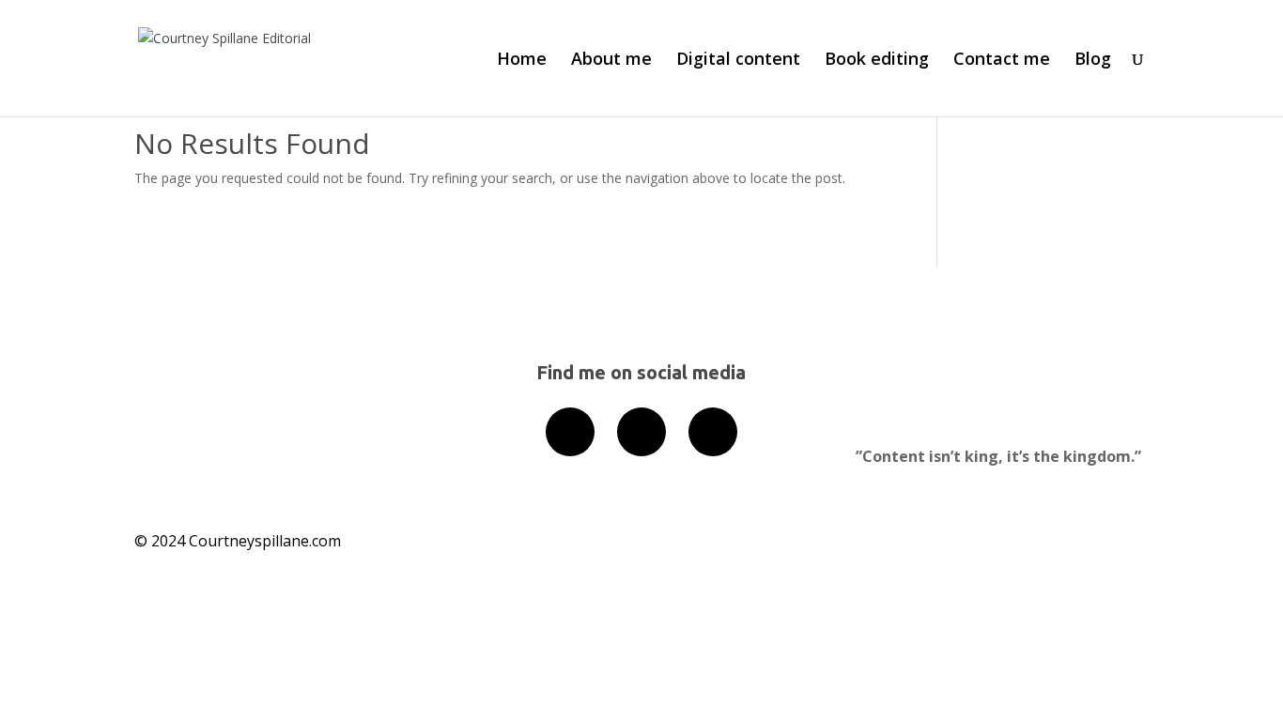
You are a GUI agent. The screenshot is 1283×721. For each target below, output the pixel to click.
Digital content (738, 60)
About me (611, 60)
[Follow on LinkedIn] (570, 431)
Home (522, 60)
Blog (1092, 60)
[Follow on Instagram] (641, 431)
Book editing (877, 60)
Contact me (1001, 60)
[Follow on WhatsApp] (712, 431)
